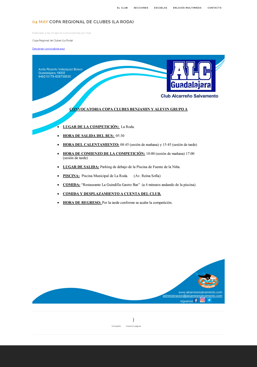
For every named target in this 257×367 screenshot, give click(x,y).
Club (88, 33)
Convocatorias (71, 33)
